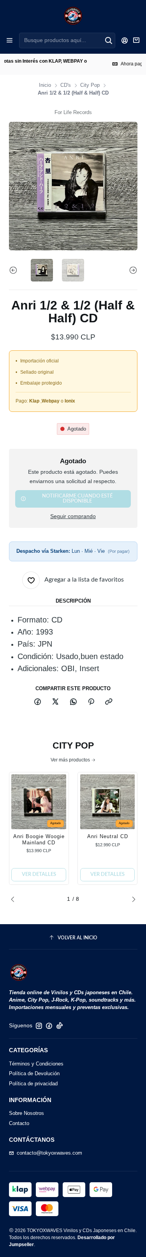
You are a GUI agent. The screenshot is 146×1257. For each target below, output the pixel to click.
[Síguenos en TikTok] (59, 1026)
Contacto (19, 1123)
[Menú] (9, 40)
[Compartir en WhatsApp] (73, 702)
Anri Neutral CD (107, 836)
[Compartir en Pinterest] (91, 702)
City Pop (90, 85)
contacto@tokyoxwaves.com (49, 1153)
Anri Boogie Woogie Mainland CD (39, 840)
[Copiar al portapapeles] (109, 702)
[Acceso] (125, 40)
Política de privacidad (33, 1083)
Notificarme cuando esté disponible (77, 498)
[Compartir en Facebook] (37, 702)
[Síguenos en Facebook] (49, 1026)
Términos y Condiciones (36, 1064)
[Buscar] (108, 40)
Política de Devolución (34, 1073)
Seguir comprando (73, 516)
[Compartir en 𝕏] (55, 702)
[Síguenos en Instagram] (38, 1026)
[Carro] (136, 40)
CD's (65, 85)
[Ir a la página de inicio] (73, 15)
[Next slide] (131, 270)
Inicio (45, 85)
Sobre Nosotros (26, 1113)
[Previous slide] (15, 270)
